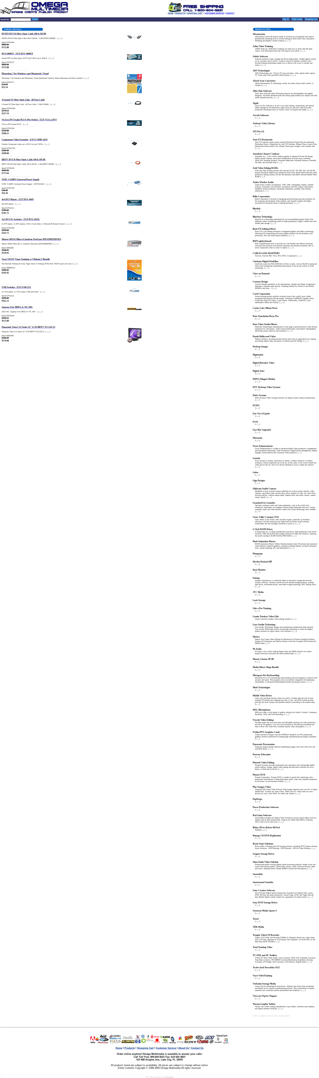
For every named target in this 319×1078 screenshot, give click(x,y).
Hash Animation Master (264, 541)
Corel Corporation (261, 294)
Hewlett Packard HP (262, 561)
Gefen (255, 472)
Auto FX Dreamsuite (262, 139)
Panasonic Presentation (264, 744)
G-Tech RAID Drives (263, 529)
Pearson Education (262, 754)
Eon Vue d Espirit (261, 413)
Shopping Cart (311, 19)
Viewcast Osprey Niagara (265, 996)
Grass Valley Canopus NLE (266, 517)
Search (35, 19)
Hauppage (258, 553)
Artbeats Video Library (264, 123)
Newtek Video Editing (263, 720)
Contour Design (260, 281)
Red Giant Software (262, 815)
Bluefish (256, 208)
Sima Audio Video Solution (265, 862)
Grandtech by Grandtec (264, 503)
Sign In (285, 19)
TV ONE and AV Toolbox (265, 955)
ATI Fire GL (259, 131)
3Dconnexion (259, 34)
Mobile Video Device (262, 695)
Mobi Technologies (261, 687)
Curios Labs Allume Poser (265, 308)
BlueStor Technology (262, 216)
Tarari (256, 919)
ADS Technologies (261, 70)
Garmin (256, 458)
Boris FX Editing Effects (264, 229)
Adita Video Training (263, 46)
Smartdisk (258, 874)
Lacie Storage (259, 600)
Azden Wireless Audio (263, 182)
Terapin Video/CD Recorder (266, 935)
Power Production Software (266, 807)
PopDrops (257, 799)
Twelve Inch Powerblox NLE (266, 967)
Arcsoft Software (261, 115)
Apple (255, 103)
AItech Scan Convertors (264, 81)
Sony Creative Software (264, 890)
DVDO (256, 405)
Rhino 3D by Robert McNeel (266, 827)
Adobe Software (260, 56)
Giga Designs (259, 480)
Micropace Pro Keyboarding (266, 675)
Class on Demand (261, 273)
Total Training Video (262, 947)
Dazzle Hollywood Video (264, 336)
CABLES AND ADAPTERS (266, 253)
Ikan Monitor (259, 570)
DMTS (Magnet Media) (264, 379)
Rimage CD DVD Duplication (267, 835)
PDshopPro (169, 1077)
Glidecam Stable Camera (264, 488)
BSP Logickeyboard (262, 241)
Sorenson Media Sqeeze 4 (265, 910)
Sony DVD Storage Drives (265, 902)
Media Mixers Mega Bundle (266, 667)
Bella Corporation (261, 196)
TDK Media (258, 927)
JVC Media (258, 592)
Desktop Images (260, 346)
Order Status (297, 19)
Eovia (255, 421)
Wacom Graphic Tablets (264, 1004)
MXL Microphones (262, 710)
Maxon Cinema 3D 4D (263, 659)
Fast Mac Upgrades (262, 430)
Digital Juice (258, 371)
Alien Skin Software (262, 91)
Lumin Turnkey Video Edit (266, 616)
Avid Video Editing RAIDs (265, 168)
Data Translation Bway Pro (266, 316)
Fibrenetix (257, 438)
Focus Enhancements (263, 446)
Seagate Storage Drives (263, 854)
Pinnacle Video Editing (263, 762)
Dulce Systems (259, 395)
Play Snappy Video (262, 787)
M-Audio (257, 649)
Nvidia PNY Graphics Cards (266, 732)
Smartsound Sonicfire (263, 882)
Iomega (256, 578)
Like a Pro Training (262, 608)
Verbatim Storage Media (264, 983)
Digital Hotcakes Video (263, 363)
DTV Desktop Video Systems (266, 387)
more (59, 38)
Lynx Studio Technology (264, 624)
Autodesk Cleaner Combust (266, 154)
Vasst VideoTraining (262, 975)
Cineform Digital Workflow (266, 261)
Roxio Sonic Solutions (263, 843)
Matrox (256, 636)
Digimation (258, 354)
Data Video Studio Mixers (265, 324)
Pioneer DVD (259, 774)
